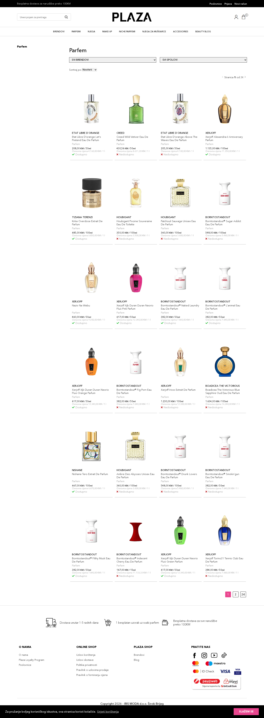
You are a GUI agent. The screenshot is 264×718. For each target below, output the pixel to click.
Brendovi (58, 31)
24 (243, 594)
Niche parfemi (127, 31)
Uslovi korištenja (85, 654)
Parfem (22, 46)
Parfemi (76, 31)
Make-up (107, 31)
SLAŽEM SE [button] (246, 711)
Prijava (228, 3)
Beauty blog (203, 31)
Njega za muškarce (154, 31)
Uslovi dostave (85, 659)
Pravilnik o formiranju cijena (92, 675)
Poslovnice (216, 3)
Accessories (180, 31)
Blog (136, 659)
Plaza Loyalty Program (31, 659)
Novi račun (241, 3)
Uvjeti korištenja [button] (108, 711)
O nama (23, 654)
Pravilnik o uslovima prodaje (92, 670)
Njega (91, 31)
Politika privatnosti (86, 665)
